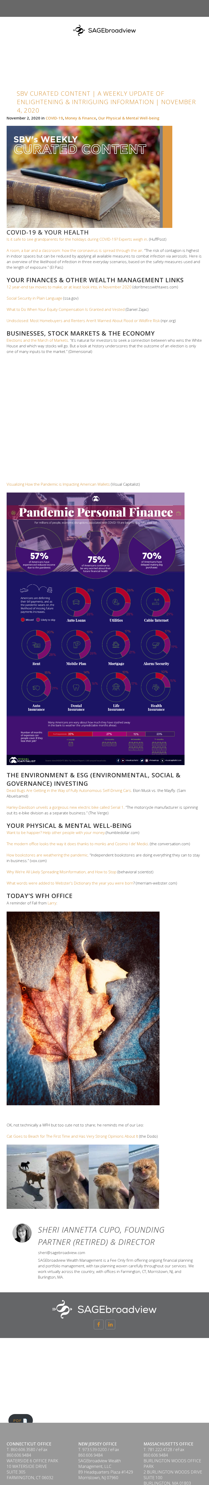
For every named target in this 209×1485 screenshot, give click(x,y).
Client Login (184, 21)
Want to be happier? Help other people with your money (56, 832)
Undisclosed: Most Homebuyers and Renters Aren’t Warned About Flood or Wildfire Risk (83, 320)
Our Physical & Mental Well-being (128, 117)
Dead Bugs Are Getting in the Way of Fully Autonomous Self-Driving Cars (69, 790)
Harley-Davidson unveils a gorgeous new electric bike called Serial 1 (65, 807)
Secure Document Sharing (133, 21)
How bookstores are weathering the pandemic (47, 854)
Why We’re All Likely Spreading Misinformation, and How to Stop (61, 871)
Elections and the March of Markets (37, 340)
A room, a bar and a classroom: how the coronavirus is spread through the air (74, 250)
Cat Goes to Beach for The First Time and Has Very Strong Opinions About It (72, 1136)
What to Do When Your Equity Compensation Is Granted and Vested (66, 309)
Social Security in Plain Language (34, 298)
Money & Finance (80, 117)
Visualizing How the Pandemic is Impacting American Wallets (58, 484)
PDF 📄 (20, 1420)
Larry (52, 902)
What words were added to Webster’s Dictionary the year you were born (70, 883)
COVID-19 (54, 117)
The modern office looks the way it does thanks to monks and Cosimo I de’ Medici (77, 843)
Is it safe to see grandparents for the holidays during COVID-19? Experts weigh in (77, 239)
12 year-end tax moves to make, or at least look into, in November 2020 (69, 286)
